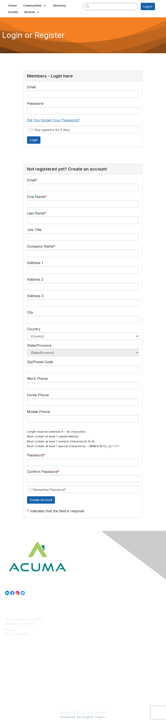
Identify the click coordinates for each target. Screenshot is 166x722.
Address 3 (35, 296)
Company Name (40, 246)
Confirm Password (42, 471)
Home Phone (38, 395)
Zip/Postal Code (40, 362)
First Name (36, 197)
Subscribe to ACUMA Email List (26, 667)
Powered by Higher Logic (83, 717)
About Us (11, 699)
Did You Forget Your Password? (53, 120)
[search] (87, 6)
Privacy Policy (15, 704)
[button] (35, 5)
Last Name (36, 213)
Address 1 (35, 263)
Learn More (13, 671)
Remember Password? (50, 490)
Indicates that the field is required (57, 511)
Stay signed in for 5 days (51, 130)
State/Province (39, 345)
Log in (148, 6)
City (30, 312)
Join (8, 662)
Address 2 (35, 279)
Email (31, 87)
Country (33, 329)
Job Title (34, 229)
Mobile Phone (38, 411)
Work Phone (37, 378)
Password (35, 103)
